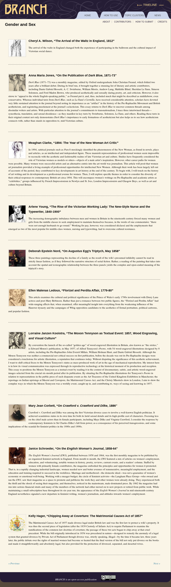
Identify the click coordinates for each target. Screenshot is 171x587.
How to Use (111, 15)
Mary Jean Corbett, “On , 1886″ (73, 405)
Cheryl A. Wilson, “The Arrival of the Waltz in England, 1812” (71, 41)
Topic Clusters (134, 15)
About (106, 22)
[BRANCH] (85, 5)
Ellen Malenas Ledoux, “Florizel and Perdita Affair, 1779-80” (71, 290)
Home (87, 15)
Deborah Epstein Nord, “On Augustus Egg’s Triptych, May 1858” (74, 251)
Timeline (150, 5)
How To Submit (144, 22)
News (157, 15)
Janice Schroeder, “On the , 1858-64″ (73, 448)
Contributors (122, 22)
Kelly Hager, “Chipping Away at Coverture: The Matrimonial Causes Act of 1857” (86, 516)
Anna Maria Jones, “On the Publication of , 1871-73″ (73, 75)
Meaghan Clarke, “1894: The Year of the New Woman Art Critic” (73, 142)
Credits (162, 22)
